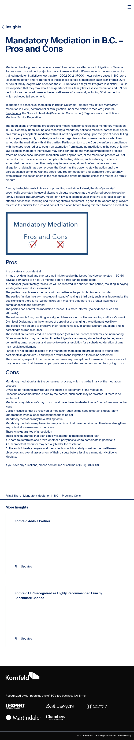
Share (17, 496)
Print (9, 496)
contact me (55, 465)
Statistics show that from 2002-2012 (51, 76)
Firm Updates (23, 566)
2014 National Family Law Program (81, 84)
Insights (13, 27)
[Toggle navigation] (129, 7)
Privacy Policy (124, 736)
